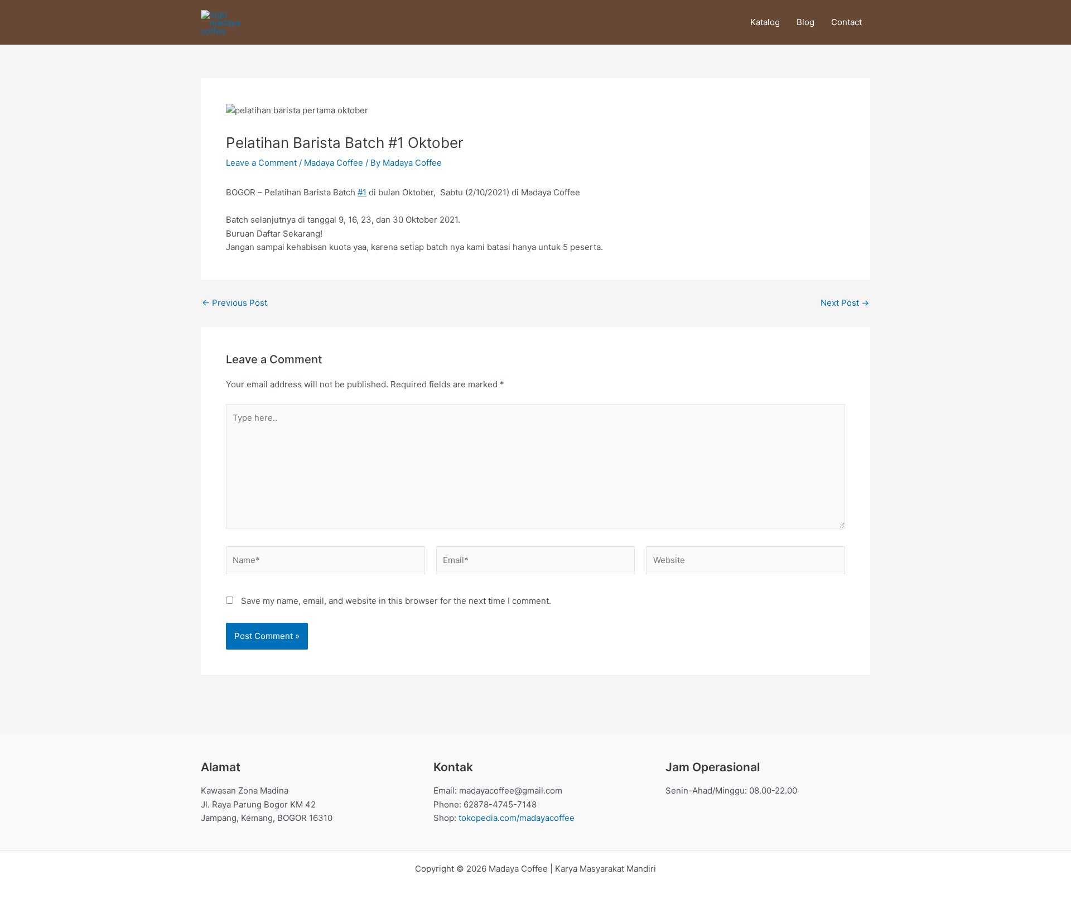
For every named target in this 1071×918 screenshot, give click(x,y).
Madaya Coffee (333, 162)
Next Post (845, 303)
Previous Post (234, 303)
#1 (362, 192)
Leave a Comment (261, 162)
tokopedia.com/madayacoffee (517, 818)
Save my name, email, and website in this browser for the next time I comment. (396, 600)
